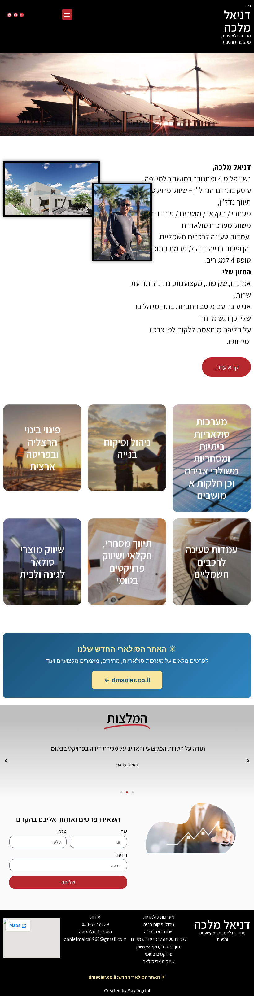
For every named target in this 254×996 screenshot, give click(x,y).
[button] (67, 14)
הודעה (121, 855)
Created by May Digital (127, 991)
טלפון (62, 832)
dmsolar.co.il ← (127, 680)
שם (124, 832)
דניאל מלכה (237, 21)
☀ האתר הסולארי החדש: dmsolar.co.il (127, 977)
